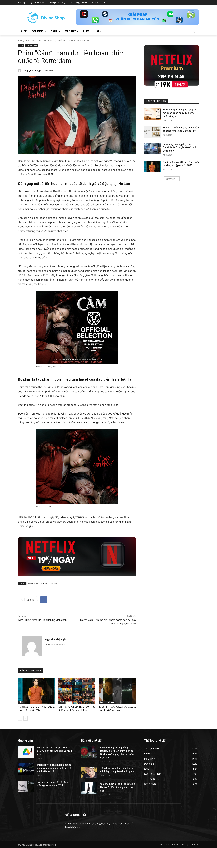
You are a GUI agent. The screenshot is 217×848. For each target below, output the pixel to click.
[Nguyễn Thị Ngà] (20, 70)
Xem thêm (170, 178)
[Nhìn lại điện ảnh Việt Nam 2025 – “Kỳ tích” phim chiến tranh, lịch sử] (77, 691)
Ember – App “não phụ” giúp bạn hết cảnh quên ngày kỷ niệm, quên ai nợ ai (180, 113)
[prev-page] (20, 718)
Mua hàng (164, 844)
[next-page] (25, 718)
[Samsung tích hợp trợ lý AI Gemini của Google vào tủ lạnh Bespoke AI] (152, 148)
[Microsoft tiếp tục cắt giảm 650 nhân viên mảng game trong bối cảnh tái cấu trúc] (26, 769)
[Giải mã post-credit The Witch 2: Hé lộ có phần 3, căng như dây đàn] (89, 788)
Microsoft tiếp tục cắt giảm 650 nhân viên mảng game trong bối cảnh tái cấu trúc (54, 768)
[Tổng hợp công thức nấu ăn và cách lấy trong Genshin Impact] (89, 772)
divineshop (33, 583)
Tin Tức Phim (31, 45)
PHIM (32, 40)
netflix (44, 583)
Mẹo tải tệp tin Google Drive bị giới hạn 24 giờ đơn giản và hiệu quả (54, 751)
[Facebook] (43, 599)
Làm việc (185, 844)
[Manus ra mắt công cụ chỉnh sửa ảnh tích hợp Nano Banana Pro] (152, 132)
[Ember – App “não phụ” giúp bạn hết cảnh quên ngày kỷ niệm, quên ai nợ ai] (152, 114)
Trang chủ (22, 40)
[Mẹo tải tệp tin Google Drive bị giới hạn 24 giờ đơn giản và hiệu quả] (26, 752)
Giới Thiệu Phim (107, 702)
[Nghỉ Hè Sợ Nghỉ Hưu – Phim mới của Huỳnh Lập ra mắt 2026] (36, 691)
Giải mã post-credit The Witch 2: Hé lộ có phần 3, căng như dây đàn (117, 787)
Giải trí (175, 844)
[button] (195, 31)
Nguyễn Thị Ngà (33, 70)
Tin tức (54, 583)
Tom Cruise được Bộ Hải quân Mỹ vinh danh (42, 620)
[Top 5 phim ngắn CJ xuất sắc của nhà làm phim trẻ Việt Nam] (117, 691)
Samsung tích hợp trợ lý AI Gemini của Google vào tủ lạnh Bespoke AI (179, 147)
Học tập (195, 844)
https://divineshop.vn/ (55, 644)
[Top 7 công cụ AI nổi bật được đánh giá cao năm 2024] (26, 786)
